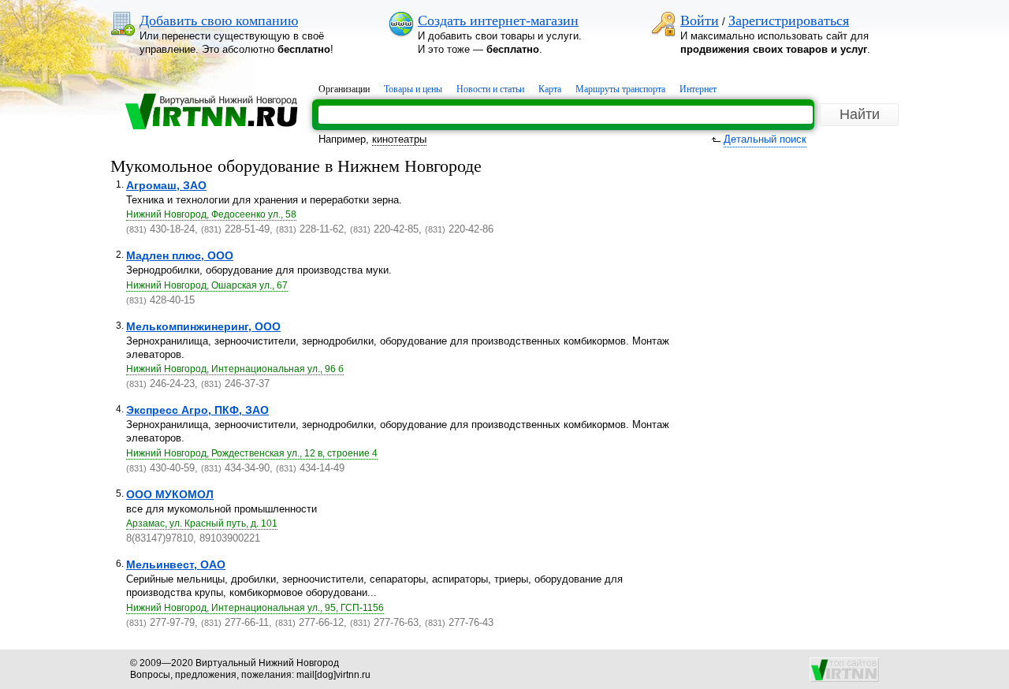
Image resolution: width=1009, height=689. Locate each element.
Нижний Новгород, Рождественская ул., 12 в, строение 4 (252, 453)
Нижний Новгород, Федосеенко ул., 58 (211, 214)
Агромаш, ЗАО (166, 185)
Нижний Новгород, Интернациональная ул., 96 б (235, 368)
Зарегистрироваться (788, 20)
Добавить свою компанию (219, 20)
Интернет (698, 89)
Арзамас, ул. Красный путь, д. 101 (201, 523)
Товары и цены (413, 89)
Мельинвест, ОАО (175, 564)
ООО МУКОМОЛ (170, 494)
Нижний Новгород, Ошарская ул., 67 (207, 285)
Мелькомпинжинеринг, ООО (203, 326)
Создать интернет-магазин (498, 20)
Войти (699, 20)
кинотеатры (399, 139)
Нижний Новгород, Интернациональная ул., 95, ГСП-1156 (255, 607)
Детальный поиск (765, 139)
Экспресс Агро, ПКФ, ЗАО (197, 410)
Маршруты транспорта (620, 89)
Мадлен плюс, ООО (179, 255)
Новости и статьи (490, 89)
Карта (549, 89)
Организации (344, 89)
